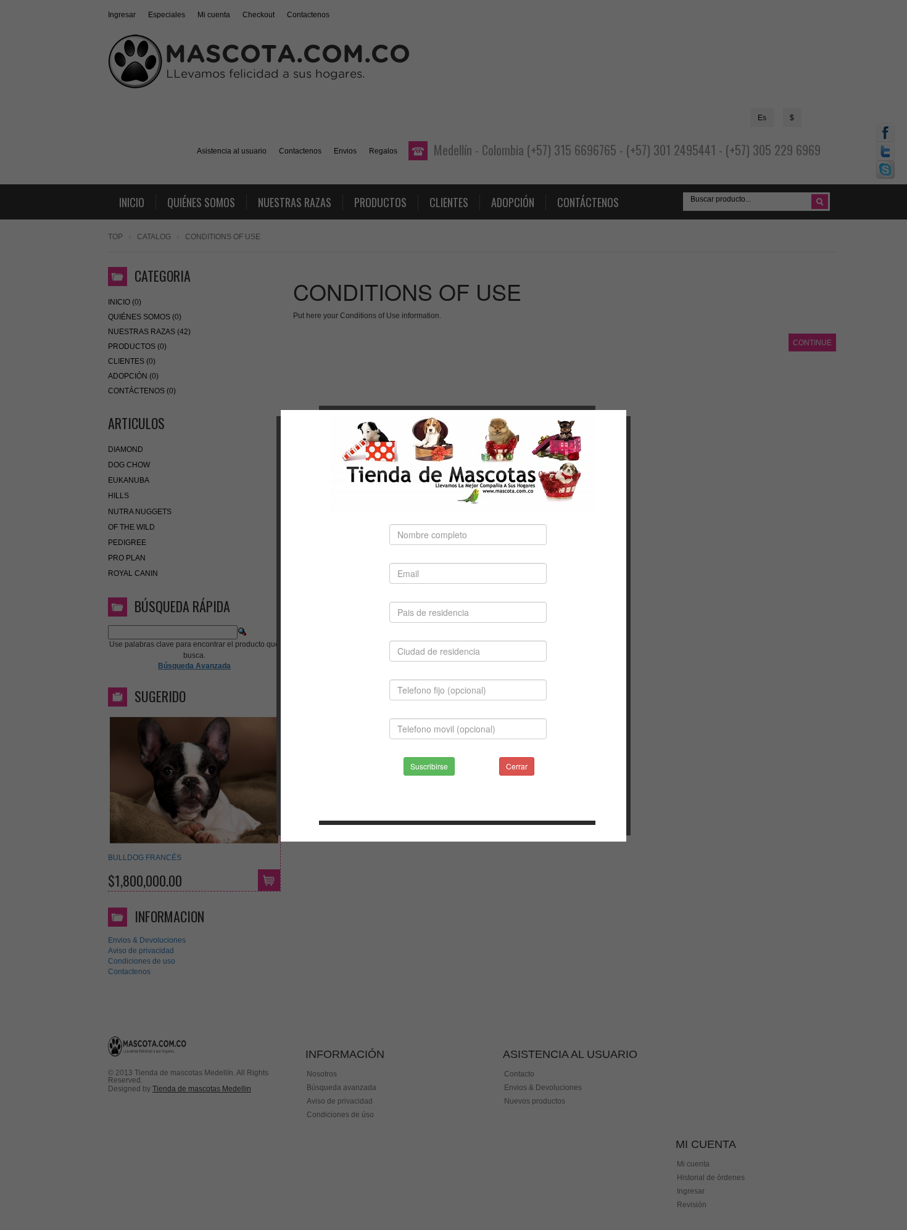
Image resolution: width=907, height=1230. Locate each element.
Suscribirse (429, 766)
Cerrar (517, 766)
